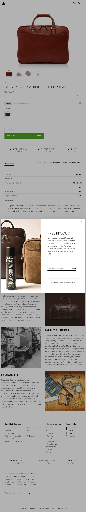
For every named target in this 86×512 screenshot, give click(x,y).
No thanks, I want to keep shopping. (63, 283)
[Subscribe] (73, 268)
